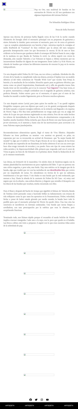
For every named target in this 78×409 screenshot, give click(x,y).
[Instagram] (41, 399)
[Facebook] (30, 399)
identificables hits (57, 170)
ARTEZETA (6, 405)
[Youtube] (47, 399)
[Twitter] (36, 399)
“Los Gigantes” (52, 88)
